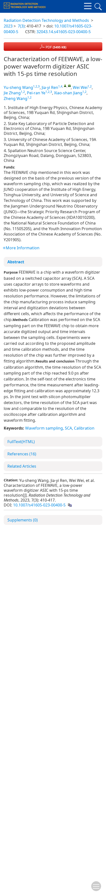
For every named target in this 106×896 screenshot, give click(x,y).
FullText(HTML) (21, 441)
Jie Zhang (12, 93)
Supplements (22, 520)
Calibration (84, 428)
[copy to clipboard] (70, 505)
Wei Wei (80, 87)
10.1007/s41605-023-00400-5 (39, 505)
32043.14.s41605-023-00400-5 (63, 31)
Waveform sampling (44, 428)
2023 (8, 26)
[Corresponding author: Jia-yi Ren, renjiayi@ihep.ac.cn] (65, 85)
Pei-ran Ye (36, 93)
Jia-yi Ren (50, 87)
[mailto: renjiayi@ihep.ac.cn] (69, 85)
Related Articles (21, 466)
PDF (55, 47)
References (21, 454)
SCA (68, 428)
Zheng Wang (15, 98)
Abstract (15, 262)
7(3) (21, 26)
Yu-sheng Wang (18, 87)
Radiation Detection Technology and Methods (46, 20)
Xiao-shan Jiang (68, 93)
